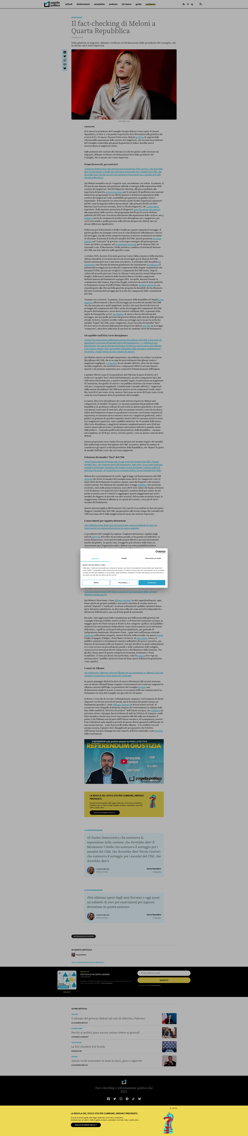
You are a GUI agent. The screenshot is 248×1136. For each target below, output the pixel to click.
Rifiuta (96, 582)
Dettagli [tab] (124, 558)
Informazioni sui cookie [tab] (153, 558)
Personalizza (122, 582)
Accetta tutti (152, 582)
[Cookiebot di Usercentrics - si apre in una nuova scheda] (157, 552)
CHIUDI (174, 1108)
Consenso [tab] (94, 558)
